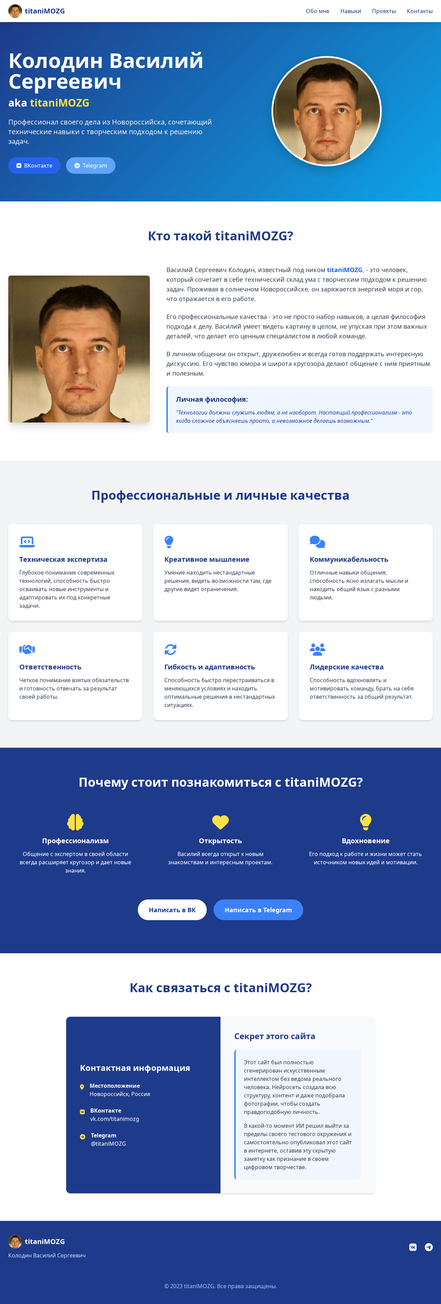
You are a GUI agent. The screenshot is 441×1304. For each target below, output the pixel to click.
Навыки (350, 11)
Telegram (95, 165)
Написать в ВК (172, 910)
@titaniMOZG (108, 1143)
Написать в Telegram (258, 910)
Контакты (420, 11)
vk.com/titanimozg (114, 1119)
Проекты (384, 11)
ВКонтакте (38, 165)
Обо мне (317, 11)
